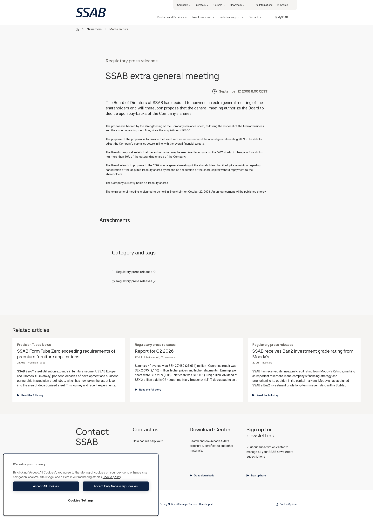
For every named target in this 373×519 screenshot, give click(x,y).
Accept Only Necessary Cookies (116, 486)
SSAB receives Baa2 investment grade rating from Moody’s (302, 354)
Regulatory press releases (134, 272)
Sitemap (182, 504)
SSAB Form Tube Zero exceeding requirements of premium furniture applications (66, 354)
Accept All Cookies (46, 486)
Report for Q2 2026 (154, 351)
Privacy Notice (167, 504)
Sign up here (258, 475)
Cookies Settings (81, 500)
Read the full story (32, 395)
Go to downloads (204, 475)
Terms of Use (196, 504)
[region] (81, 484)
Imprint (209, 504)
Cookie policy (112, 477)
